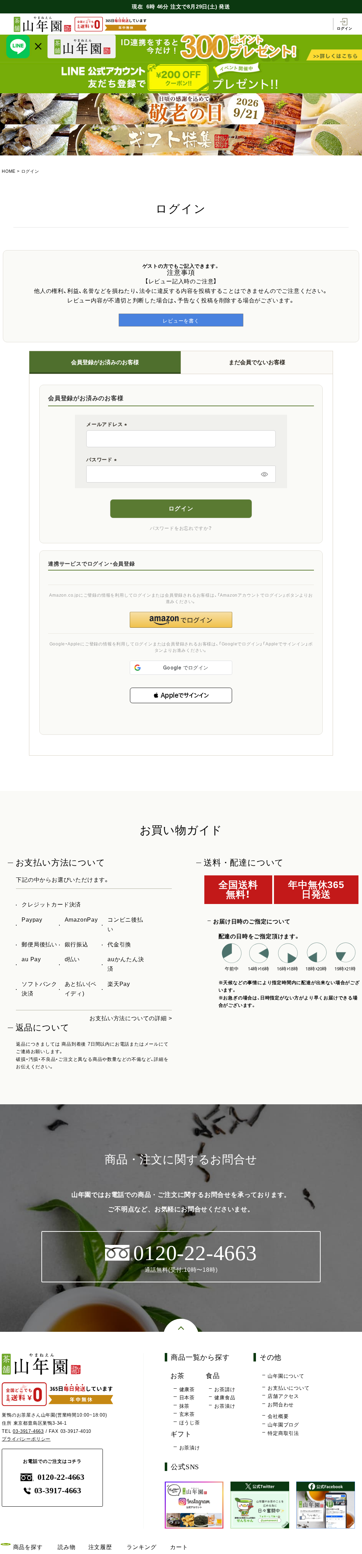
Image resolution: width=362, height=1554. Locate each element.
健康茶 (187, 1389)
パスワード (102, 459)
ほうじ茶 (189, 1422)
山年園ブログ (283, 1425)
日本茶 (187, 1397)
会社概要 (278, 1416)
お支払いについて (288, 1388)
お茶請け (224, 1389)
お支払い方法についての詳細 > (130, 1018)
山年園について (286, 1376)
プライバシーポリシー (26, 1439)
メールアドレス (107, 424)
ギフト (180, 1434)
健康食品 (224, 1397)
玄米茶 (187, 1414)
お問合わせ (281, 1404)
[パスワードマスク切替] (264, 474)
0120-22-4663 (60, 1477)
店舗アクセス (283, 1396)
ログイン (344, 28)
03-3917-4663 (28, 1431)
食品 (213, 1375)
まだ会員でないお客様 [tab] (257, 362)
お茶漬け (224, 1406)
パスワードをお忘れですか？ (181, 528)
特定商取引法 (283, 1433)
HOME (9, 171)
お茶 (177, 1375)
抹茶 (184, 1406)
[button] (181, 695)
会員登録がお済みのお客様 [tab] (105, 362)
